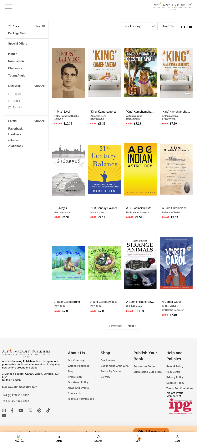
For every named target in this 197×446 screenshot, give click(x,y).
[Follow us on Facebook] (13, 410)
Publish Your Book (145, 356)
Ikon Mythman (62, 212)
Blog (70, 371)
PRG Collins (61, 306)
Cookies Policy (175, 382)
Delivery (105, 376)
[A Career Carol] (176, 263)
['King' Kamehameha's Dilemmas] (176, 73)
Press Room (75, 376)
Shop (105, 353)
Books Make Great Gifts (115, 365)
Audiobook (15, 146)
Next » (132, 325)
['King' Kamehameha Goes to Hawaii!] (140, 73)
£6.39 (101, 123)
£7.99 (173, 123)
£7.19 (137, 123)
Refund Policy (174, 366)
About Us (76, 353)
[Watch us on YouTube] (21, 410)
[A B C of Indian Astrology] (140, 169)
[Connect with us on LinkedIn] (4, 415)
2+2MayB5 (61, 208)
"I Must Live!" (62, 111)
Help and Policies (174, 356)
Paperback (15, 128)
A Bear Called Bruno (67, 301)
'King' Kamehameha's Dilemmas (176, 111)
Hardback (14, 134)
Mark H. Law (97, 212)
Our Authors (108, 360)
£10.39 (68, 123)
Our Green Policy (78, 382)
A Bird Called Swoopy (104, 301)
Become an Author (145, 366)
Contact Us (74, 393)
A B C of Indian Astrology (140, 208)
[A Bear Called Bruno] (68, 263)
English (17, 94)
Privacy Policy (175, 377)
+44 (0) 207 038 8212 (16, 400)
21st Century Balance (104, 208)
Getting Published (78, 365)
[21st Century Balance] (104, 169)
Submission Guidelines (148, 371)
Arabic (16, 100)
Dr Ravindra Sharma (137, 212)
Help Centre (173, 371)
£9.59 (138, 217)
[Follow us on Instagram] (4, 410)
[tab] (183, 26)
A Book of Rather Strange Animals (140, 301)
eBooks (13, 140)
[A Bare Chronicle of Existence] (176, 169)
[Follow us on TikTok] (48, 410)
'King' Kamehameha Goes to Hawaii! (140, 111)
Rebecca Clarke (171, 212)
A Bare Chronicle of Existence (176, 208)
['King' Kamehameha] (104, 73)
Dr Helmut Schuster (173, 310)
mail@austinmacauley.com (19, 386)
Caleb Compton (134, 306)
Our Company (76, 360)
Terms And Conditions (179, 388)
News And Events (78, 387)
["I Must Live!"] (68, 73)
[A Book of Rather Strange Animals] (140, 263)
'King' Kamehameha (103, 111)
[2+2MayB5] (68, 169)
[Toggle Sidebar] (8, 6)
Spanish (18, 107)
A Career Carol (171, 301)
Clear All (40, 26)
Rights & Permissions (81, 398)
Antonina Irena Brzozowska (98, 117)
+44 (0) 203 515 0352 (16, 395)
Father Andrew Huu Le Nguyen (66, 117)
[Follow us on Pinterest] (40, 410)
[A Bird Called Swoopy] (104, 263)
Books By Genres (111, 371)
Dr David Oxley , (171, 306)
